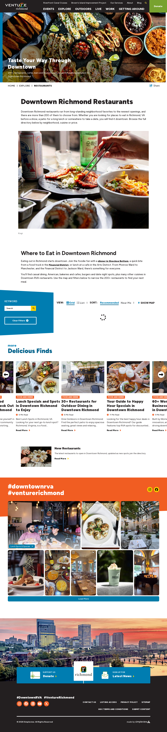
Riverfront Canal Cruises (55, 3)
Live (99, 9)
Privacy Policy (129, 702)
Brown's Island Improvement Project (88, 3)
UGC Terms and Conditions (113, 709)
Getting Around (131, 9)
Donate (158, 6)
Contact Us (89, 702)
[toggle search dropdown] (146, 3)
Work (110, 9)
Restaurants (43, 85)
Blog (139, 3)
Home (12, 85)
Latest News (122, 676)
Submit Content (141, 709)
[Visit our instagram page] (149, 489)
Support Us (49, 672)
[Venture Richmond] (16, 6)
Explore (64, 9)
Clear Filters (18, 320)
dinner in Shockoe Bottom (113, 261)
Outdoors (83, 9)
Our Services (116, 3)
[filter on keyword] (33, 308)
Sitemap (146, 702)
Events (48, 9)
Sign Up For (119, 672)
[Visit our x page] (46, 703)
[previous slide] (6, 374)
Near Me (126, 302)
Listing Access (108, 702)
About (130, 3)
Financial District (58, 264)
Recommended (109, 302)
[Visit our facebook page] (156, 489)
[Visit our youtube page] (39, 703)
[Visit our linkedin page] (32, 703)
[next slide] (161, 374)
